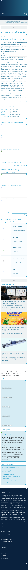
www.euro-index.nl (15, 114)
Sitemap (5, 557)
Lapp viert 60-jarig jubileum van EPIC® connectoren (11, 477)
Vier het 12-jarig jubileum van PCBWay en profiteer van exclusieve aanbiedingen (14, 329)
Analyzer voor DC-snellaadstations (10, 149)
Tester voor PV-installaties (8, 135)
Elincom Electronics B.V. (19, 259)
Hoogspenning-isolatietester (8, 212)
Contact (25, 7)
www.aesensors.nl (17, 241)
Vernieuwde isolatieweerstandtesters (11, 162)
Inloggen (25, 1)
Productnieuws (12, 21)
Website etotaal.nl (7, 541)
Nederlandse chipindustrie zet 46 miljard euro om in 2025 (12, 470)
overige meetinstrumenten (21, 22)
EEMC (14, 269)
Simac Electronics (17, 226)
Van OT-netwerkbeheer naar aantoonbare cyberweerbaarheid (13, 302)
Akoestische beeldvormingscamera (10, 198)
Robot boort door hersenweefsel (10, 467)
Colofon (25, 9)
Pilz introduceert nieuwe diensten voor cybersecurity (12, 481)
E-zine (4, 537)
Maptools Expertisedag (8, 474)
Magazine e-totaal (7, 536)
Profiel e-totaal (6, 534)
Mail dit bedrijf (14, 112)
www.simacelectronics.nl (19, 230)
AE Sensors (15, 237)
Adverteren (24, 5)
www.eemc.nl (16, 273)
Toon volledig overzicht (19, 165)
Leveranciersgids (14, 116)
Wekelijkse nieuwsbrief (8, 539)
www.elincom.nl (17, 262)
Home (7, 21)
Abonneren (24, 3)
